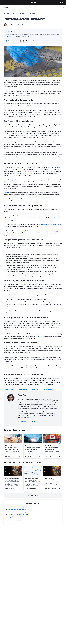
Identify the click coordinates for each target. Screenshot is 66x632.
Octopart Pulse (34, 389)
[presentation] (61, 430)
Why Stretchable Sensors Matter (16, 507)
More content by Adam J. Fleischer (26, 421)
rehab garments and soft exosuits (51, 224)
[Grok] (33, 41)
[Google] (30, 41)
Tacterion (6, 192)
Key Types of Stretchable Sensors (17, 509)
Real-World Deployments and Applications (18, 514)
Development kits (51, 197)
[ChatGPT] (20, 41)
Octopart (6, 7)
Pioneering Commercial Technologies (17, 512)
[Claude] (26, 41)
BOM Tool (39, 336)
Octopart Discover (22, 389)
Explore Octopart (9, 389)
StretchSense (7, 180)
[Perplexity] (23, 41)
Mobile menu (4, 3)
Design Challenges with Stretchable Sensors (19, 517)
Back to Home (34, 495)
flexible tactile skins (24, 231)
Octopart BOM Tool (46, 389)
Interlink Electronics (9, 167)
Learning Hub (7, 13)
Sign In (61, 2)
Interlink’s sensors (22, 173)
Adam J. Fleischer (12, 24)
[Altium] (33, 2)
